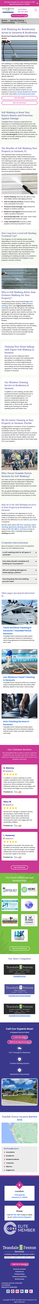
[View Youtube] (13, 1291)
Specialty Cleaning (17, 20)
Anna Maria (10, 1152)
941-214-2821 (23, 12)
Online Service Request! (22, 1217)
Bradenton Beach (12, 1159)
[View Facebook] (22, 1291)
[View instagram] (31, 1291)
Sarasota (13, 92)
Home (5, 20)
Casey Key (10, 1163)
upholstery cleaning (16, 527)
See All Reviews (19, 867)
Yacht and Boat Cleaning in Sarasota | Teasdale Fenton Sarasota (17, 630)
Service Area (19, 1279)
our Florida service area (26, 94)
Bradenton (27, 92)
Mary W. (8, 801)
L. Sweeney (9, 835)
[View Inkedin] (8, 1291)
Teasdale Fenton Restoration (19, 1016)
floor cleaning (25, 525)
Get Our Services (19, 103)
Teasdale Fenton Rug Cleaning (19, 996)
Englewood (10, 1170)
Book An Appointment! (19, 15)
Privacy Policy (19, 1274)
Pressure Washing (8, 22)
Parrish (34, 92)
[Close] (37, 3)
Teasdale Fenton (19, 976)
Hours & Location (19, 1269)
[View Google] (26, 1291)
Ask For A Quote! (19, 1264)
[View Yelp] (17, 1291)
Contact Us (19, 1272)
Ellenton (9, 1167)
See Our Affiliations (19, 948)
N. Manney (9, 768)
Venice (19, 92)
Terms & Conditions (19, 1277)
